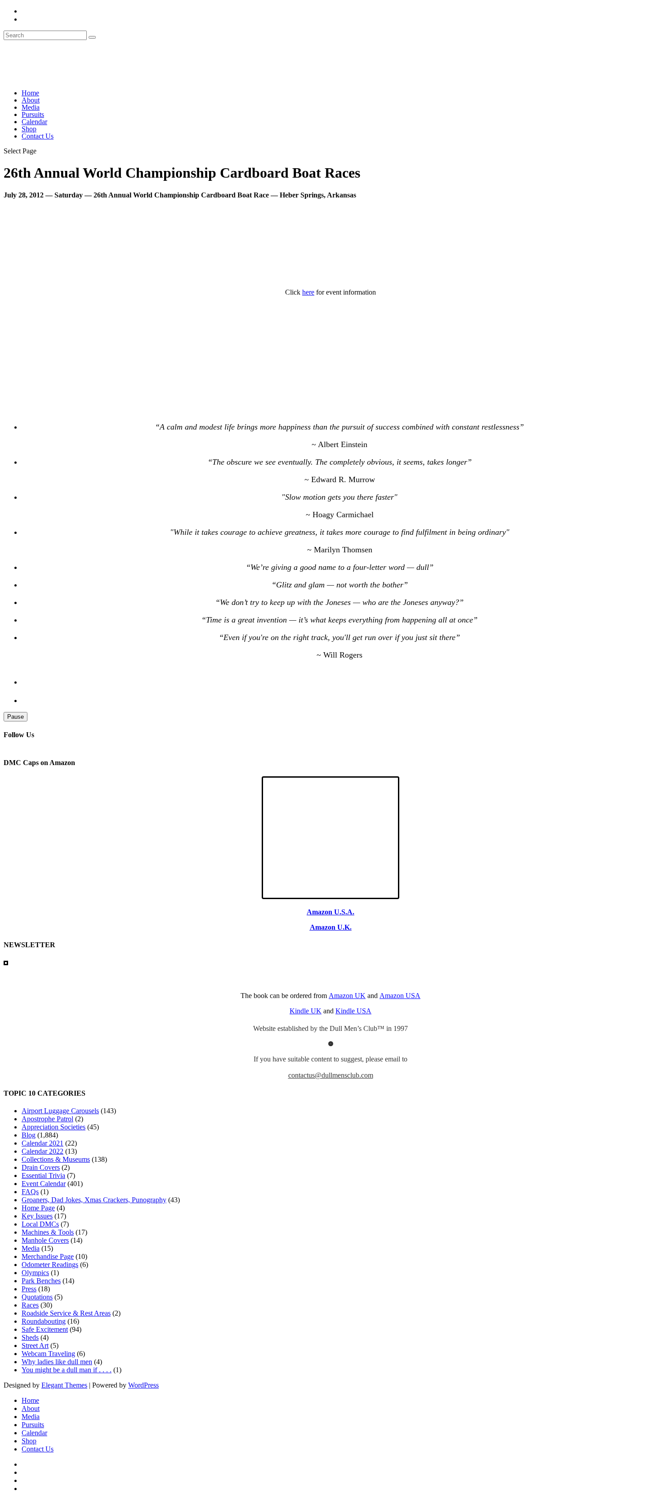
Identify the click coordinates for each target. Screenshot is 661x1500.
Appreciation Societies (53, 1127)
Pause (15, 716)
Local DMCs (40, 1224)
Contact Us (38, 136)
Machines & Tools (48, 1232)
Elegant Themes (64, 1385)
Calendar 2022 (42, 1151)
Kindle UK (306, 1011)
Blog (29, 1135)
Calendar (34, 121)
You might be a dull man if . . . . (67, 1370)
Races (30, 1305)
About (31, 100)
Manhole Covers (45, 1240)
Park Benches (41, 1281)
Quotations (37, 1297)
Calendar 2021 (42, 1143)
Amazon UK (347, 995)
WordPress (143, 1385)
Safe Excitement (45, 1329)
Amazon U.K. (331, 927)
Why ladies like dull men (57, 1362)
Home (30, 93)
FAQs (30, 1192)
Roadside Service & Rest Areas (66, 1313)
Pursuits (33, 114)
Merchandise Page (48, 1256)
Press (29, 1289)
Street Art (35, 1345)
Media (31, 107)
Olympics (35, 1272)
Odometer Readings (50, 1264)
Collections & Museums (56, 1159)
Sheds (30, 1337)
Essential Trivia (43, 1175)
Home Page (38, 1208)
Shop (29, 129)
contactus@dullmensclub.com (330, 1075)
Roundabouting (44, 1321)
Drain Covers (41, 1167)
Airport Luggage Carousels (60, 1111)
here (308, 292)
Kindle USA (353, 1011)
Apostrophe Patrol (47, 1119)
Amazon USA (400, 995)
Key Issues (37, 1216)
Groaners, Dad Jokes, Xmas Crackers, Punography (94, 1200)
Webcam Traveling (48, 1353)
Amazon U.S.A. (330, 912)
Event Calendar (44, 1183)
